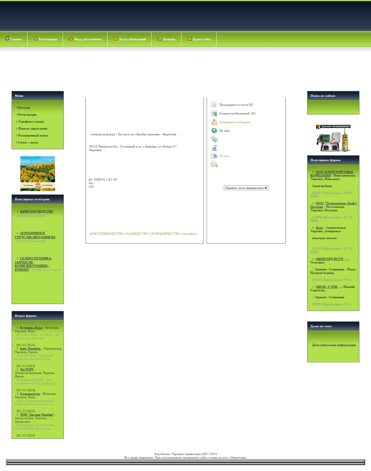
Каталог (24, 107)
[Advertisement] (186, 74)
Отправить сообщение (234, 122)
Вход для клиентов (87, 39)
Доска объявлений (132, 39)
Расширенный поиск (33, 135)
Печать (224, 156)
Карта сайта (201, 39)
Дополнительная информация (334, 345)
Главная (16, 39)
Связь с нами (28, 142)
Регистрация (47, 39)
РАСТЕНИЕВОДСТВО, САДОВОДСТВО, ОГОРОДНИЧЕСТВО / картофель (144, 233)
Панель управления (32, 128)
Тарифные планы (31, 121)
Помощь (169, 39)
